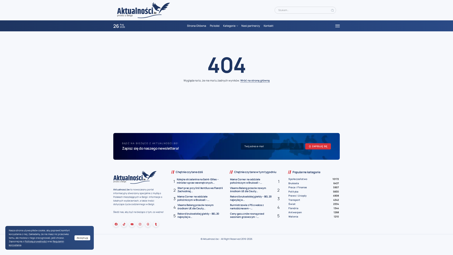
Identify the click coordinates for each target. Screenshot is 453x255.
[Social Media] (116, 224)
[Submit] (332, 10)
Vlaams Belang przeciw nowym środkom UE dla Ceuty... (195, 206)
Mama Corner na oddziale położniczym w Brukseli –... (193, 198)
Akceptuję (82, 237)
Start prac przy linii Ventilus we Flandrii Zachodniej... (200, 189)
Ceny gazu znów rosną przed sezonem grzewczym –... (247, 215)
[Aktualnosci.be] (143, 10)
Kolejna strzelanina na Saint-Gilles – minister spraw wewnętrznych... (198, 181)
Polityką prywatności (36, 241)
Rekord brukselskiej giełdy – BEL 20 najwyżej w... (198, 215)
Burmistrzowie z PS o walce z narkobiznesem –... (247, 206)
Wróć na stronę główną (255, 80)
